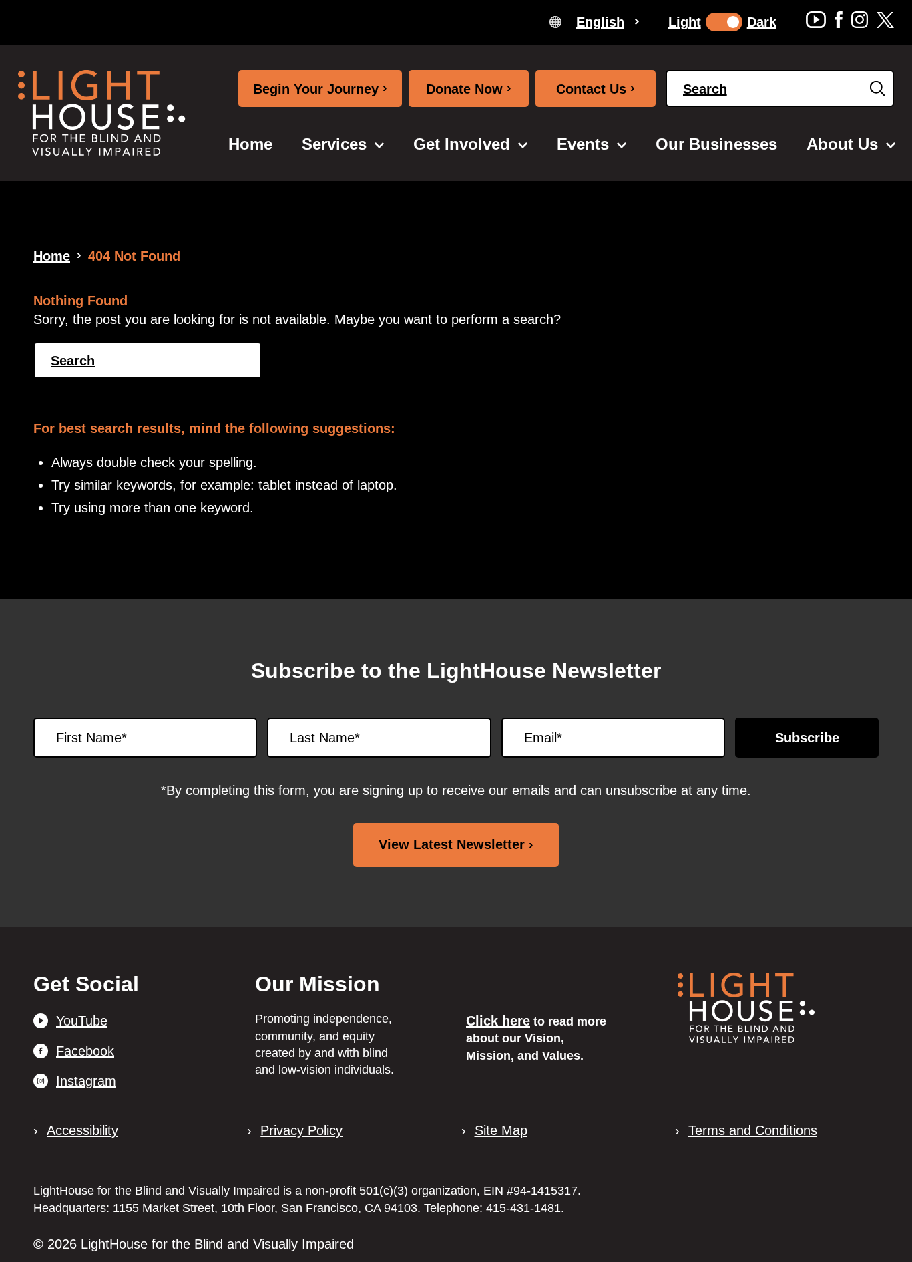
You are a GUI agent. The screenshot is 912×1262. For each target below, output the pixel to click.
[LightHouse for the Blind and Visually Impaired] (746, 1038)
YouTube (81, 1020)
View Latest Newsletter (452, 844)
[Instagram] (859, 19)
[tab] (594, 21)
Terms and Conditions (752, 1130)
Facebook (85, 1051)
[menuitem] (250, 144)
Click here (498, 1020)
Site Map (501, 1130)
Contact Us (595, 88)
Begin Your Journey (320, 88)
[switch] (724, 22)
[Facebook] (839, 19)
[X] (885, 19)
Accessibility (82, 1130)
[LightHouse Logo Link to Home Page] (101, 113)
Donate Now (468, 88)
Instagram (86, 1081)
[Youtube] (816, 19)
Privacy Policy (301, 1130)
